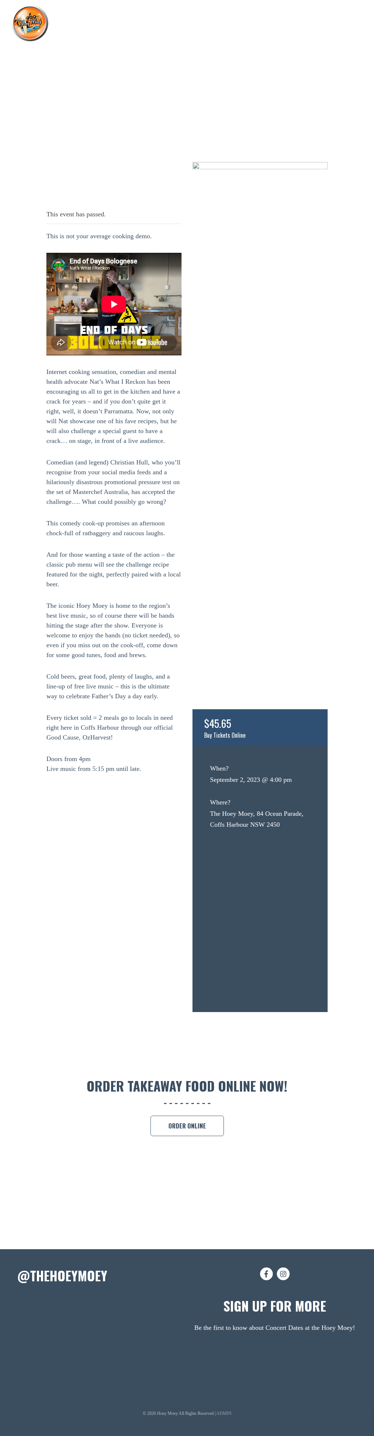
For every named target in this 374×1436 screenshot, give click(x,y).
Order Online (187, 1125)
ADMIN (224, 1413)
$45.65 (224, 727)
